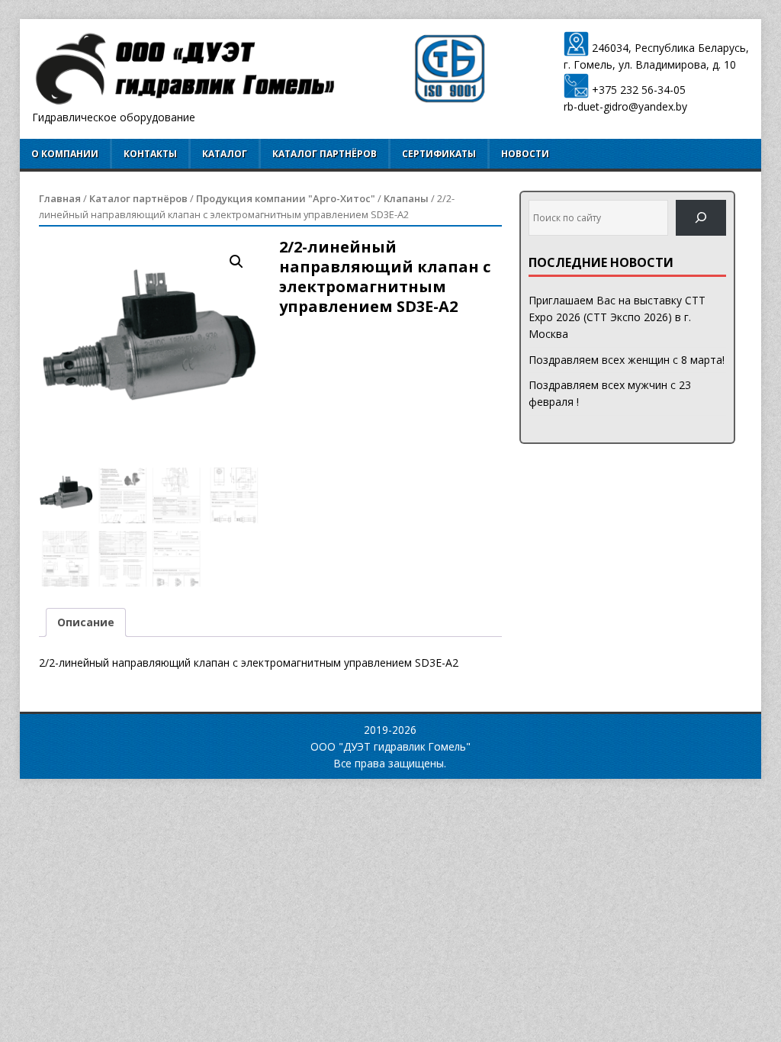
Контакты (150, 153)
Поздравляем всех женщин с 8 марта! (627, 359)
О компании (64, 153)
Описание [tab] (85, 622)
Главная (60, 198)
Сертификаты (439, 153)
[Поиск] (700, 218)
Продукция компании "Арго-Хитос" (285, 198)
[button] (236, 261)
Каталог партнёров (324, 153)
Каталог (224, 153)
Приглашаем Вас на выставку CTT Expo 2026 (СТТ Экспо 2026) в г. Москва (617, 317)
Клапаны (406, 198)
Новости (525, 153)
